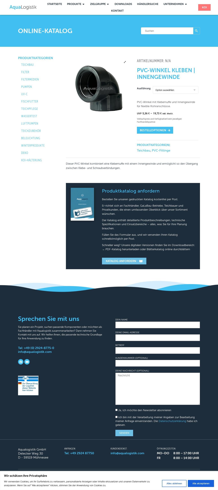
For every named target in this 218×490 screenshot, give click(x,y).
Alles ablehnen (174, 483)
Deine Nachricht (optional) (132, 371)
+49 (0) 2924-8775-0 (39, 348)
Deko (24, 153)
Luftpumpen (29, 123)
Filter (25, 72)
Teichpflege (29, 108)
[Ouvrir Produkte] (83, 4)
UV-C (24, 94)
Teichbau (27, 64)
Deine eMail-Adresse (127, 332)
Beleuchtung (30, 138)
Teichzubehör (31, 131)
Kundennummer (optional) (131, 358)
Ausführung (143, 88)
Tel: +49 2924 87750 (79, 453)
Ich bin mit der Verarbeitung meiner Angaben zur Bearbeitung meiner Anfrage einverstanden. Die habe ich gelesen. (156, 421)
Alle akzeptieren (200, 483)
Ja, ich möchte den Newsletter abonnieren (144, 410)
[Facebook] (20, 362)
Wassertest (29, 116)
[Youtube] (27, 362)
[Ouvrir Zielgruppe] (107, 4)
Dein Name (121, 320)
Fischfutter (29, 101)
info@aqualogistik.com (35, 352)
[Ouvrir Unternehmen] (186, 4)
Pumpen (26, 86)
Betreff (119, 345)
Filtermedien (30, 79)
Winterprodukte (33, 145)
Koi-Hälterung (31, 160)
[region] (109, 480)
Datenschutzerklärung (172, 421)
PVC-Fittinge (161, 150)
